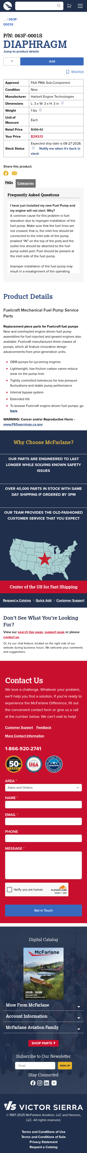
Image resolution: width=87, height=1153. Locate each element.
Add (52, 61)
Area (11, 781)
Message (14, 848)
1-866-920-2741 (23, 748)
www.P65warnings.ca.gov (23, 424)
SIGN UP (65, 1066)
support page (55, 632)
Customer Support (70, 600)
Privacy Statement (43, 1141)
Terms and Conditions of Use (43, 1131)
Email (11, 814)
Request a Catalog (17, 600)
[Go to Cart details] (69, 5)
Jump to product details (21, 51)
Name (11, 798)
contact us (11, 637)
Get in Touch (43, 910)
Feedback (43, 727)
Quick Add (44, 600)
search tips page (30, 632)
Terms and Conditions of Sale (43, 1136)
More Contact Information (24, 735)
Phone (11, 831)
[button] (43, 1043)
